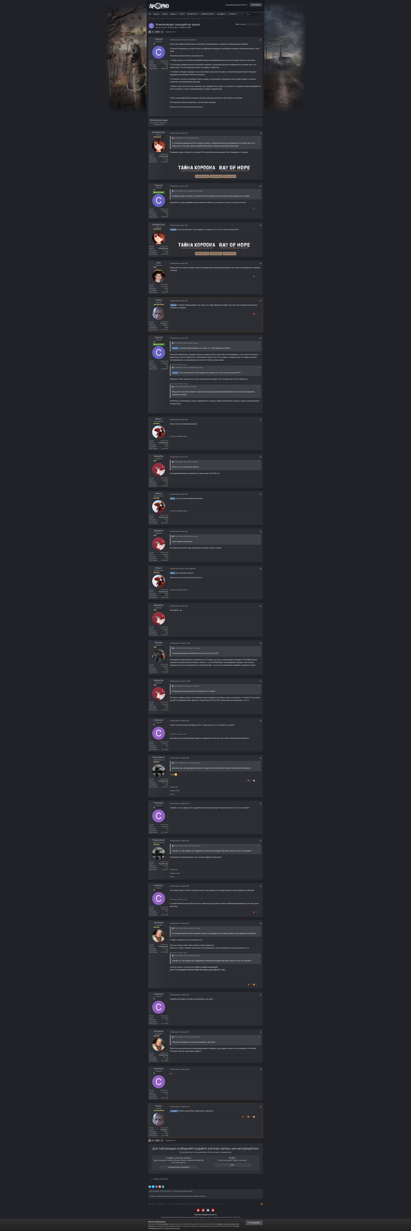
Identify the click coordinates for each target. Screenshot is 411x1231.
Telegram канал (175, 790)
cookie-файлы (163, 1224)
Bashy (173, 498)
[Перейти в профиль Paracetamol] (158, 770)
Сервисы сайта (207, 14)
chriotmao (159, 922)
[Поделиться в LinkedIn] (163, 1186)
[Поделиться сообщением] (260, 40)
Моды (156, 14)
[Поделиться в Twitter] (153, 1186)
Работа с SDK (185, 27)
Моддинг (221, 14)
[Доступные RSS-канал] (262, 1204)
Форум (165, 14)
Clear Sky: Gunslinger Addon (179, 436)
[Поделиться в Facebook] (156, 1186)
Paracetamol (159, 757)
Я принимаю (255, 1223)
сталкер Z (159, 720)
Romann (158, 642)
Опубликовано (179, 40)
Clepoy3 (164, 27)
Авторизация (242, 24)
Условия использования (171, 1228)
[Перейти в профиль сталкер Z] (158, 733)
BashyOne (158, 456)
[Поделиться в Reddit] (159, 1186)
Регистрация (256, 5)
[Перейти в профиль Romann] (158, 655)
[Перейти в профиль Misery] (158, 432)
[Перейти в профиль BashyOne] (158, 469)
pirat (158, 262)
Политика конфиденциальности (205, 1214)
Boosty (172, 794)
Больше (232, 14)
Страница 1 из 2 (170, 32)
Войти (232, 1165)
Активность (192, 14)
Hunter (159, 300)
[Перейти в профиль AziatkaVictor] (158, 145)
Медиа (173, 14)
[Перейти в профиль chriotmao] (158, 935)
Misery (158, 419)
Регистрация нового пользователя (178, 1167)
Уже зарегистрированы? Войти (236, 5)
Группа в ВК (174, 787)
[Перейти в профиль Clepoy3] (151, 26)
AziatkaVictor (158, 132)
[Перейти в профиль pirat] (158, 275)
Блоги (182, 14)
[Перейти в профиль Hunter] (158, 313)
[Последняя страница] (162, 32)
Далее (157, 31)
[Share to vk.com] (149, 1186)
